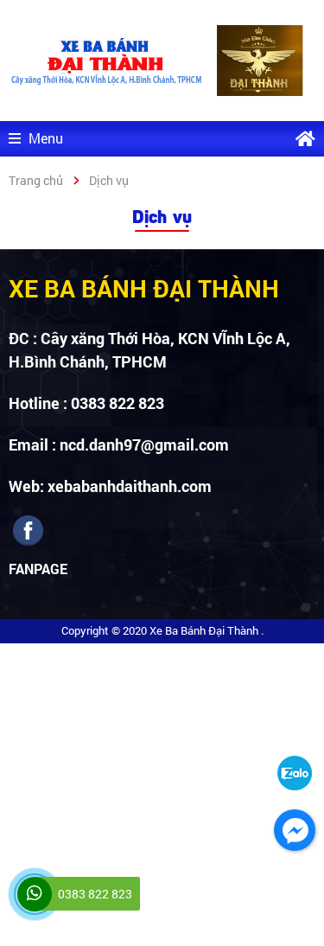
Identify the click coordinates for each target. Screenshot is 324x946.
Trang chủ (36, 180)
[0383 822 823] (34, 894)
